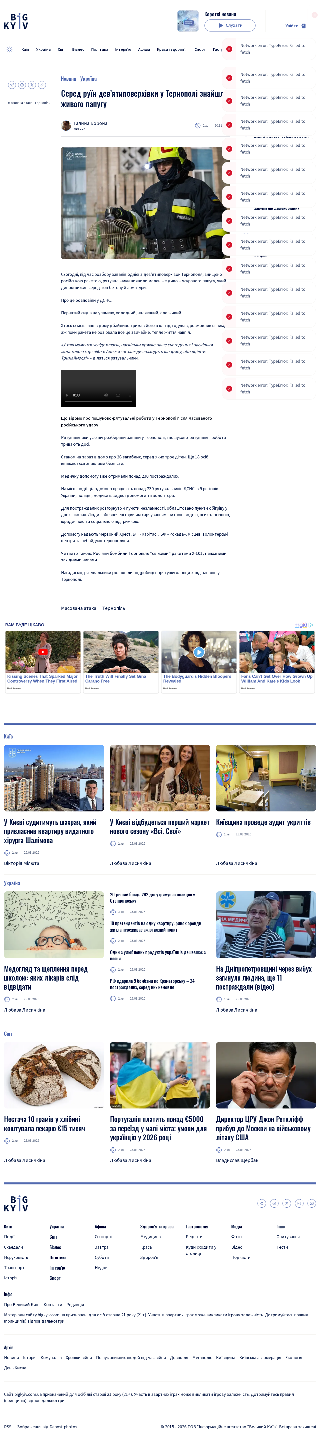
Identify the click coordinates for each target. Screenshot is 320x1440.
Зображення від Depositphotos (47, 1427)
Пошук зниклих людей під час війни (131, 1358)
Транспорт (14, 1268)
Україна (43, 49)
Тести (282, 1247)
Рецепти (194, 1237)
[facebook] (274, 1203)
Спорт (200, 49)
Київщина (225, 1358)
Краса (146, 1247)
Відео (236, 1247)
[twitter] (286, 1203)
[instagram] (299, 1203)
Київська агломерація (260, 1358)
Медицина (150, 1237)
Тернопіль (42, 103)
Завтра (101, 1247)
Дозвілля (179, 1358)
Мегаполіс (202, 1358)
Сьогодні (103, 1237)
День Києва (15, 1368)
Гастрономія (224, 49)
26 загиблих (129, 457)
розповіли (86, 300)
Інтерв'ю (123, 49)
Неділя (101, 1268)
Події (9, 1237)
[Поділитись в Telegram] (12, 85)
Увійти (292, 26)
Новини (68, 78)
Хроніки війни (79, 1358)
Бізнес (78, 49)
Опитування (288, 1237)
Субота (102, 1257)
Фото (236, 1237)
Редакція (75, 1305)
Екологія (293, 1358)
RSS (7, 1427)
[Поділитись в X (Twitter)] (32, 85)
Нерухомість (16, 1257)
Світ (61, 49)
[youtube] (312, 1203)
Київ (25, 49)
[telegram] (262, 1203)
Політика (99, 49)
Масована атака (20, 103)
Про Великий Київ (22, 1305)
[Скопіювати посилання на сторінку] (42, 85)
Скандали (13, 1247)
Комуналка (51, 1358)
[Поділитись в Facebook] (22, 85)
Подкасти (240, 1257)
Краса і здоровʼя (172, 49)
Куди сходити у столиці (201, 1250)
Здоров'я (149, 1257)
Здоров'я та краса (157, 1226)
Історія (11, 1278)
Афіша (144, 49)
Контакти (53, 1305)
